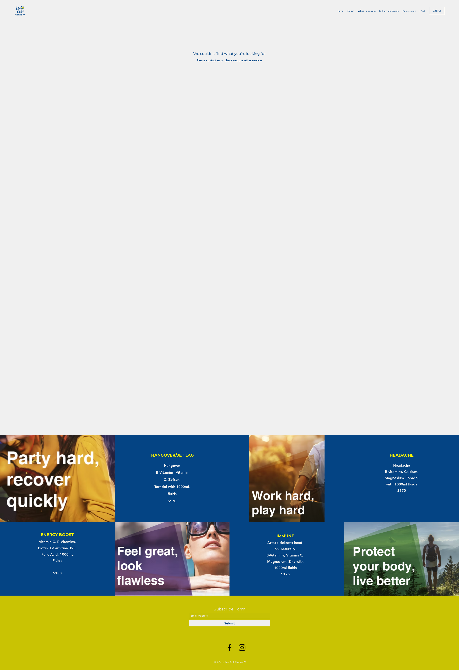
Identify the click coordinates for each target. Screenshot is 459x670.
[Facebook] (229, 647)
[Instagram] (242, 647)
